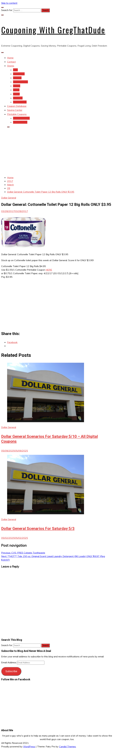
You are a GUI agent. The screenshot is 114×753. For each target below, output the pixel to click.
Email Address (9, 662)
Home (10, 57)
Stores (10, 65)
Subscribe (11, 671)
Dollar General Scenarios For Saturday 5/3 (38, 528)
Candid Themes (67, 746)
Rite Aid (17, 77)
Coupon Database (16, 106)
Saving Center (14, 110)
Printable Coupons (17, 114)
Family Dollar (20, 102)
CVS (15, 69)
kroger (16, 94)
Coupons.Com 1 (21, 118)
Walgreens (19, 73)
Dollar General (20, 81)
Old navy (18, 98)
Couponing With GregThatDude (53, 30)
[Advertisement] (57, 151)
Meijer (16, 89)
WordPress (29, 746)
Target (16, 85)
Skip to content (9, 2)
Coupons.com (20, 122)
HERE (49, 269)
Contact (11, 61)
